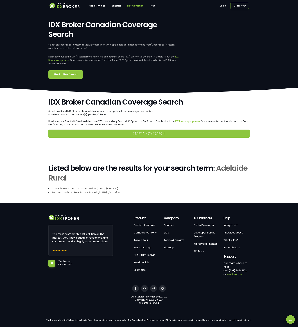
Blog (166, 232)
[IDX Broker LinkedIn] (153, 288)
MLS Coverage (135, 5)
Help (152, 5)
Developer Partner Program (205, 234)
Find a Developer (204, 225)
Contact (169, 225)
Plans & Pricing (97, 5)
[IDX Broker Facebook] (135, 288)
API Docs (199, 251)
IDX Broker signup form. (187, 121)
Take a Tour (141, 240)
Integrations (231, 225)
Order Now (240, 5)
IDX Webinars (232, 247)
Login (223, 5)
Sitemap (169, 247)
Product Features (144, 225)
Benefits (116, 5)
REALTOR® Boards (144, 255)
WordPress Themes (205, 244)
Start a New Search (66, 74)
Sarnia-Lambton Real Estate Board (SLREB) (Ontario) (86, 192)
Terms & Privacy (174, 240)
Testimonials (141, 262)
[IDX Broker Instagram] (162, 288)
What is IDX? (231, 240)
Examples (140, 270)
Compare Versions (145, 232)
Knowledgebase (233, 232)
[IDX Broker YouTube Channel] (144, 288)
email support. (235, 274)
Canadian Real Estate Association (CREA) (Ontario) (85, 188)
